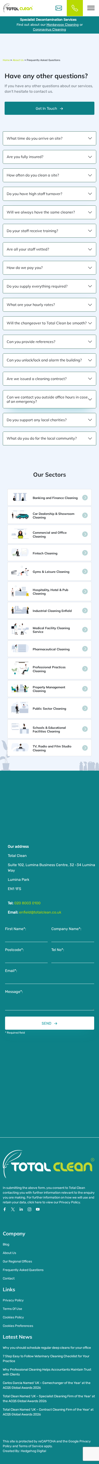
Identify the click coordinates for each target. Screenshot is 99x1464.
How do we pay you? (25, 267)
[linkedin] (21, 1209)
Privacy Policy (13, 1300)
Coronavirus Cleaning (49, 30)
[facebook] (5, 1209)
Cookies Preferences (18, 1326)
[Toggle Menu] (91, 8)
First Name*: (15, 929)
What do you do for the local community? (42, 438)
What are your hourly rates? (31, 304)
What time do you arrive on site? (34, 138)
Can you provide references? (31, 341)
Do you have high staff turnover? (34, 193)
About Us (18, 60)
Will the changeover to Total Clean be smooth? (47, 323)
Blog (6, 1244)
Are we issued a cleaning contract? (37, 378)
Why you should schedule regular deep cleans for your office (47, 1348)
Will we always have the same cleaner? (41, 212)
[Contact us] (59, 8)
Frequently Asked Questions (23, 1270)
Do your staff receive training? (32, 230)
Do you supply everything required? (37, 286)
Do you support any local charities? (37, 420)
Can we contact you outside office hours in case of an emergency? (47, 399)
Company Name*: (66, 929)
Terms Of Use (12, 1309)
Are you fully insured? (25, 156)
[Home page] (18, 8)
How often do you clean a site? (33, 175)
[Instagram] (30, 1209)
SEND (46, 1023)
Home (6, 60)
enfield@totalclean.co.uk (40, 912)
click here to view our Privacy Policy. (54, 1202)
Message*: (14, 991)
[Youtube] (38, 1209)
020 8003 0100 (27, 903)
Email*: (11, 970)
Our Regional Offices (17, 1261)
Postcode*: (14, 950)
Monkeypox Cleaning (63, 25)
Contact (9, 1278)
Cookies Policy (13, 1317)
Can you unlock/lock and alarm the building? (44, 360)
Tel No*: (57, 950)
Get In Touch (46, 108)
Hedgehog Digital (33, 1451)
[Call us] (75, 8)
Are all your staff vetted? (28, 249)
